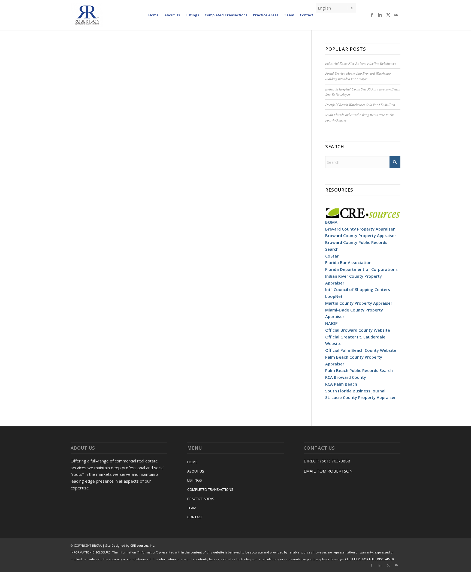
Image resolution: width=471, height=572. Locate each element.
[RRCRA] (87, 15)
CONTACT (195, 517)
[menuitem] (153, 15)
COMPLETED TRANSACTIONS (210, 489)
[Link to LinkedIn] (380, 15)
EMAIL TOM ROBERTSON (328, 471)
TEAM (191, 508)
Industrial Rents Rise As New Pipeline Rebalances (360, 63)
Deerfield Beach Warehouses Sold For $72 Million (360, 104)
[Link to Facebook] (372, 15)
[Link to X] (388, 15)
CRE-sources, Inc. (142, 545)
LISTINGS (194, 480)
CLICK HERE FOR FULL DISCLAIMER (369, 559)
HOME (192, 461)
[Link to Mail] (396, 15)
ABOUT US (195, 471)
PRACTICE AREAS (200, 498)
